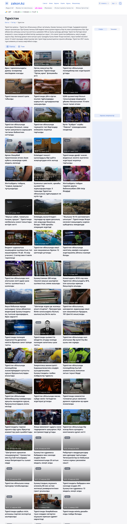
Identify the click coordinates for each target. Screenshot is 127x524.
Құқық (68, 3)
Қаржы (56, 3)
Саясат (45, 3)
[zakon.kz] (18, 3)
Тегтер (13, 22)
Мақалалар (76, 3)
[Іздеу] (120, 3)
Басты (7, 22)
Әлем (51, 3)
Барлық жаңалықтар (107, 115)
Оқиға (63, 3)
